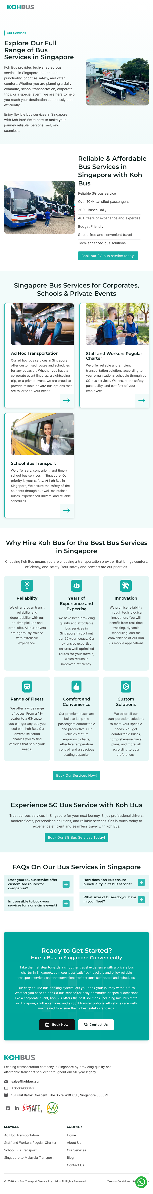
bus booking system (58, 988)
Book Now (60, 1025)
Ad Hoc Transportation (35, 353)
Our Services (76, 1150)
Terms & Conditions (118, 1181)
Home (71, 1135)
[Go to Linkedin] (17, 1108)
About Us (74, 1143)
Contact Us (98, 1025)
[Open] (142, 7)
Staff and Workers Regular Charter (114, 356)
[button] (39, 884)
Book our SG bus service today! (108, 256)
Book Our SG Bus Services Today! (76, 837)
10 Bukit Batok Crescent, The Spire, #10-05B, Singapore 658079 (59, 1095)
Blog (70, 1158)
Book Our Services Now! (76, 775)
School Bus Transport (33, 463)
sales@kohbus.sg (25, 1081)
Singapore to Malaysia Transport (29, 1158)
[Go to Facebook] (8, 1108)
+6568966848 (23, 1088)
